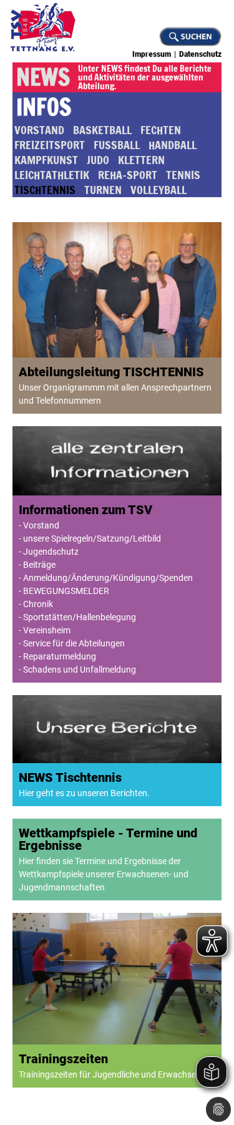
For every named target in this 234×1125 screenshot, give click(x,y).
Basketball (102, 130)
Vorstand (39, 130)
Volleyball (158, 190)
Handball (173, 145)
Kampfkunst (46, 160)
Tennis (183, 175)
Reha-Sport (127, 175)
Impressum (151, 54)
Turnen (103, 190)
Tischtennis (45, 190)
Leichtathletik (51, 175)
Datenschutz (200, 54)
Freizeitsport (49, 145)
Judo (98, 160)
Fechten (160, 130)
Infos (43, 107)
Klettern (141, 160)
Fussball (117, 145)
